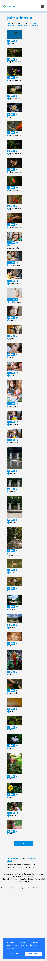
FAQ (16, 874)
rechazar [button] (15, 953)
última (9, 861)
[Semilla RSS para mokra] (30, 23)
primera (10, 858)
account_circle (8, 43)
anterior (17, 858)
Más (23, 843)
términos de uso (20, 876)
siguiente (34, 858)
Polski (30, 879)
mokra (9, 23)
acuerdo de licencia (35, 874)
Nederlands (23, 881)
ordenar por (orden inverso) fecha (27, 25)
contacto (22, 874)
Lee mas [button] (10, 948)
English (6, 879)
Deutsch (14, 879)
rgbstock (12, 6)
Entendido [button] (33, 953)
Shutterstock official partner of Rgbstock (14, 888)
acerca (30, 876)
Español (23, 879)
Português (39, 879)
